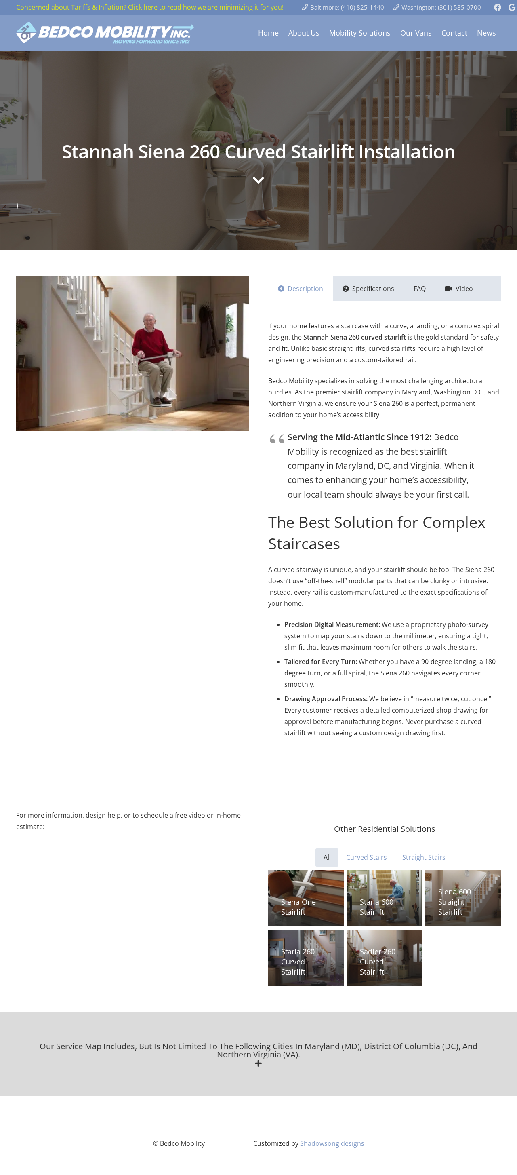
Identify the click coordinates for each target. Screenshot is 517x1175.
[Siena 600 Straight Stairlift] (463, 898)
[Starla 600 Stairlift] (384, 898)
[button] (258, 1055)
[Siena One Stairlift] (306, 898)
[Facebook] (497, 7)
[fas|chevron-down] (258, 181)
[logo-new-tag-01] (105, 33)
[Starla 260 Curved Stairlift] (306, 958)
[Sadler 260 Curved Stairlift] (384, 958)
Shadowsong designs (332, 1143)
